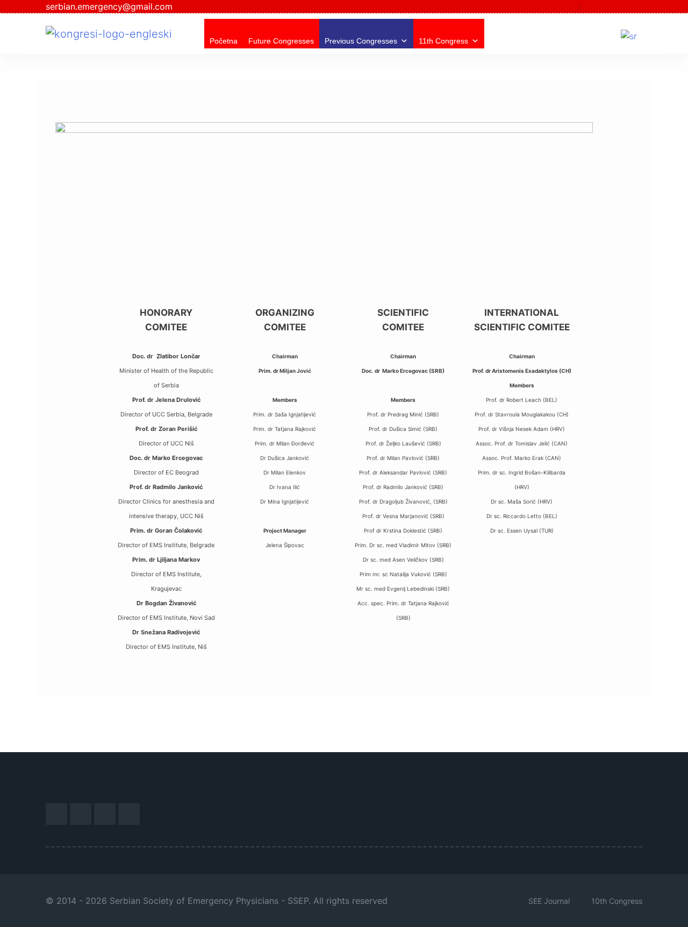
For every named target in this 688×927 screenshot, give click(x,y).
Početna (224, 41)
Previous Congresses (361, 41)
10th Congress (616, 900)
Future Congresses (281, 41)
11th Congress (443, 41)
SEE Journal (549, 900)
